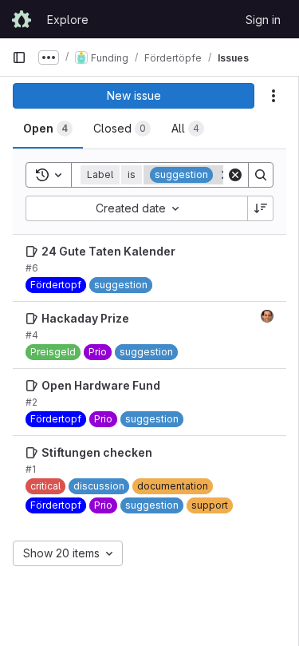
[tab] (48, 129)
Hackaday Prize (85, 318)
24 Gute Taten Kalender (108, 251)
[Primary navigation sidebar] (19, 57)
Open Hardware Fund (100, 385)
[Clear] (235, 174)
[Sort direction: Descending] (260, 208)
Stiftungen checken (96, 452)
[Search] (260, 175)
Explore (68, 19)
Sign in (263, 19)
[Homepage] (21, 19)
